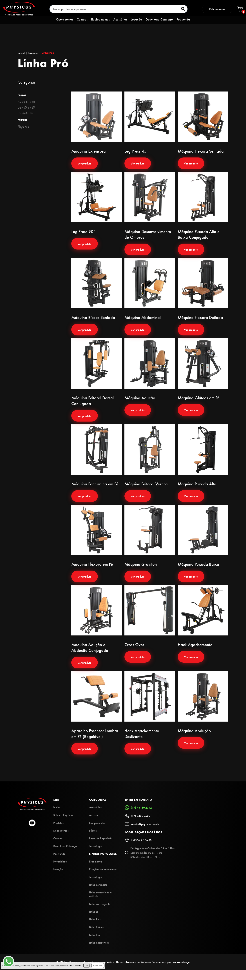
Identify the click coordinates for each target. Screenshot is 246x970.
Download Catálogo (159, 19)
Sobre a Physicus (63, 815)
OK (86, 965)
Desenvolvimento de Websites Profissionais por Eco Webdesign (153, 962)
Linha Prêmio (96, 927)
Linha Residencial (99, 942)
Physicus (23, 126)
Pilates (93, 830)
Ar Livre (93, 815)
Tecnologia (95, 846)
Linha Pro (94, 935)
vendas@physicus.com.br (145, 824)
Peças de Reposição (100, 838)
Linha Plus (95, 919)
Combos (82, 19)
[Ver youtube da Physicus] (32, 823)
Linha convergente (99, 904)
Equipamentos (100, 19)
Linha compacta (98, 884)
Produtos (58, 823)
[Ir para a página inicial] (19, 14)
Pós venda (183, 19)
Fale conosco (217, 9)
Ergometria (95, 861)
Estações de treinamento (103, 869)
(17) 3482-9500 (140, 816)
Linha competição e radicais (100, 894)
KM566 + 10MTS (141, 840)
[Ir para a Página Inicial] (32, 809)
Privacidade (60, 861)
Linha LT (93, 911)
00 (26, 102)
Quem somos (64, 19)
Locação (136, 19)
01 (26, 112)
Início (56, 807)
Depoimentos (61, 830)
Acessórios (120, 19)
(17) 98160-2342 (141, 807)
